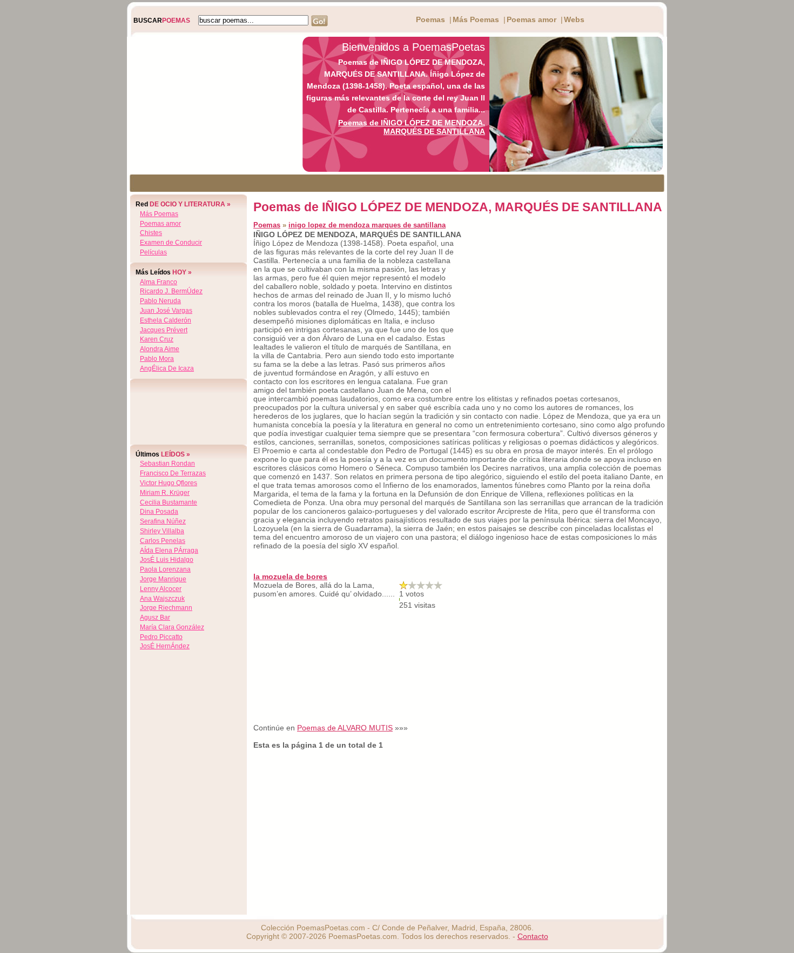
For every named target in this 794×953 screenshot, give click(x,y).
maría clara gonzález (172, 627)
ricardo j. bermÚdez (171, 291)
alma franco (158, 282)
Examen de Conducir (171, 242)
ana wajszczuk (162, 598)
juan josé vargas (166, 310)
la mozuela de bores (290, 576)
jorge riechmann (166, 608)
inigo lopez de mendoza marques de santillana (367, 225)
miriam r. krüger (165, 492)
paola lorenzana (165, 569)
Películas (153, 252)
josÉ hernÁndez (165, 646)
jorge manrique (163, 579)
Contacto (532, 936)
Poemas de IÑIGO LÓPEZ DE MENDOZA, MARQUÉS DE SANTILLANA (411, 127)
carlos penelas (162, 541)
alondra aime (159, 349)
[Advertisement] (212, 104)
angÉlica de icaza (167, 368)
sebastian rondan (167, 463)
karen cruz (156, 339)
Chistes (151, 233)
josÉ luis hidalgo (166, 559)
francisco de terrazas (173, 473)
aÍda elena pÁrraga (169, 550)
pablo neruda (160, 301)
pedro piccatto (161, 637)
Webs (574, 19)
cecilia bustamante (168, 502)
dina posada (159, 511)
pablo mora (157, 359)
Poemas (430, 19)
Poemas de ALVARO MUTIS (345, 727)
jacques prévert (163, 330)
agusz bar (155, 617)
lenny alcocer (160, 589)
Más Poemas (476, 19)
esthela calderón (165, 320)
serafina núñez (163, 521)
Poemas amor (531, 19)
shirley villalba (162, 531)
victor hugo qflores (168, 483)
